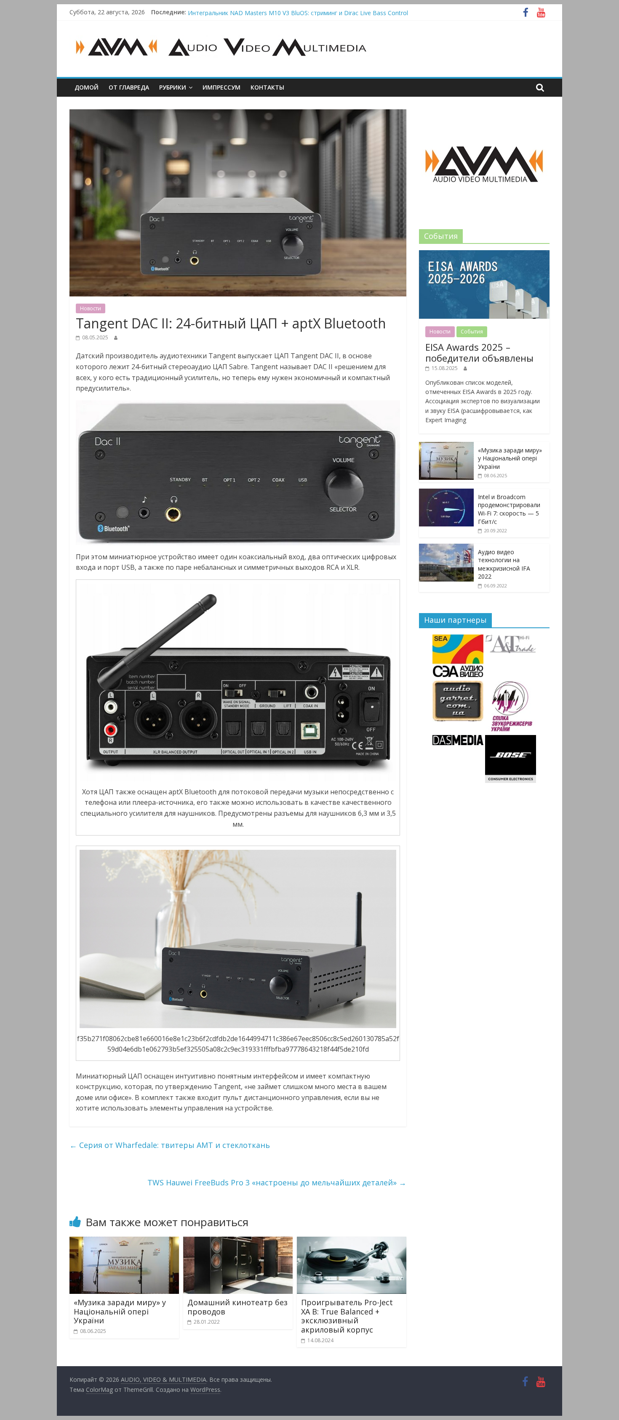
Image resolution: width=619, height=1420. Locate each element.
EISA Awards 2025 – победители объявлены (479, 352)
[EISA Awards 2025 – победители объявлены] (484, 255)
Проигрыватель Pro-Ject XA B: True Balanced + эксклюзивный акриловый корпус (347, 1316)
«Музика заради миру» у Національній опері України (120, 1311)
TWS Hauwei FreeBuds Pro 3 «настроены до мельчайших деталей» (276, 1182)
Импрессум (221, 87)
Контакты (267, 87)
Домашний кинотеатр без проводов (237, 1307)
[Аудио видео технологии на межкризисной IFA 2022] (446, 548)
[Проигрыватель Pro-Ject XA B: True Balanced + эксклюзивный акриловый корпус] (351, 1241)
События (472, 331)
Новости (90, 308)
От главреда (129, 87)
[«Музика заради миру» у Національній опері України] (124, 1241)
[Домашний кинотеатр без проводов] (238, 1241)
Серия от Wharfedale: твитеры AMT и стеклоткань (169, 1145)
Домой (87, 87)
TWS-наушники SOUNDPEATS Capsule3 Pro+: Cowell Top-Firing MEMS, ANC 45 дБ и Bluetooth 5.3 (323, 12)
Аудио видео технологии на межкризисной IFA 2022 (504, 564)
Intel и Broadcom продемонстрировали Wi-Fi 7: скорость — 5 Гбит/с (509, 509)
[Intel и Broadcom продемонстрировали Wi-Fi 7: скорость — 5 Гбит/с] (446, 493)
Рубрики (172, 87)
